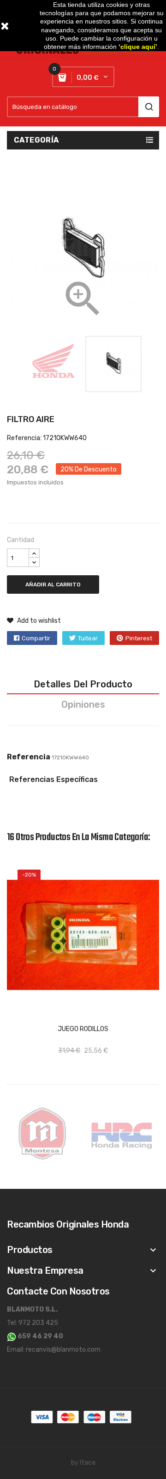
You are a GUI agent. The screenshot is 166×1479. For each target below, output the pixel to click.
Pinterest (138, 638)
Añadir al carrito (53, 584)
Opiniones (83, 704)
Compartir (36, 638)
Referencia (28, 756)
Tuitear (88, 638)
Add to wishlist (38, 621)
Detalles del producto (83, 684)
